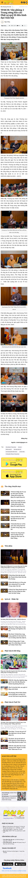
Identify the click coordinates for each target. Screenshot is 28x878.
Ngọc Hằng (7, 21)
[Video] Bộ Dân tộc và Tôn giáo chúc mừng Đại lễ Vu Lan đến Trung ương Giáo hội (17, 584)
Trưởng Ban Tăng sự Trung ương (12, 454)
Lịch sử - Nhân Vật (11, 599)
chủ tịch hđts (22, 451)
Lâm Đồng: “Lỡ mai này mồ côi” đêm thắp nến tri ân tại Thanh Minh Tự (17, 733)
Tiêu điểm (8, 546)
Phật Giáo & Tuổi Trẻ (12, 702)
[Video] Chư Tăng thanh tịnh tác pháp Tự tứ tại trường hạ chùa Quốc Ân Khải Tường (17, 591)
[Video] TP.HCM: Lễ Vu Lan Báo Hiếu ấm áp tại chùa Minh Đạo (18, 518)
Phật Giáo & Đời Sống (12, 651)
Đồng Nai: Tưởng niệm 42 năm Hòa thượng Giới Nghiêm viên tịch (17, 628)
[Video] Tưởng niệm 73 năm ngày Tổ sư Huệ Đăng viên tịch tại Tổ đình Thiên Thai (17, 643)
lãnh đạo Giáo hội (17, 449)
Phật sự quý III (8, 449)
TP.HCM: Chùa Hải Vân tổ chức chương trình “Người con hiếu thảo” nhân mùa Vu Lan (17, 747)
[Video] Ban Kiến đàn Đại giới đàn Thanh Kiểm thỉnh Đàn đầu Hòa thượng (18, 511)
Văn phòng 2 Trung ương (11, 447)
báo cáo (19, 447)
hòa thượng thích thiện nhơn (11, 451)
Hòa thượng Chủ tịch (6, 6)
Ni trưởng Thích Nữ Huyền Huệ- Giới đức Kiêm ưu (13, 619)
